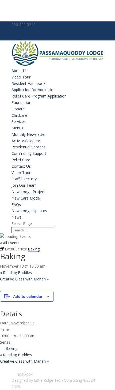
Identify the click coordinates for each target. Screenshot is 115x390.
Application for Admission (33, 89)
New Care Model (26, 198)
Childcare (19, 115)
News (16, 217)
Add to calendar (27, 296)
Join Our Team (24, 185)
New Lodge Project (28, 191)
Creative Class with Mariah (24, 279)
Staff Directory (24, 178)
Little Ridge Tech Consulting (58, 380)
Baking (11, 348)
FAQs (16, 204)
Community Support (28, 153)
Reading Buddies (16, 272)
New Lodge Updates (29, 210)
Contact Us (21, 166)
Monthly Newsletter (28, 134)
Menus (17, 127)
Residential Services (28, 146)
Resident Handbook (28, 83)
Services (18, 121)
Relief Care (20, 159)
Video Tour (20, 77)
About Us (19, 70)
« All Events (10, 242)
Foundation (21, 102)
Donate (18, 108)
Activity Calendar (25, 140)
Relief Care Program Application (39, 96)
